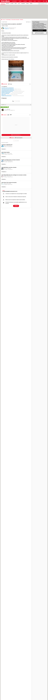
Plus (39, 1)
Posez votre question (19, 137)
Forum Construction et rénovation (17, 92)
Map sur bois (4, 94)
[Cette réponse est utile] (8, 115)
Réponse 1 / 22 (4, 104)
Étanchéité (3, 25)
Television (23, 3)
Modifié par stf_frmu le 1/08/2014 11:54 (9, 110)
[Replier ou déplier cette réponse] (30, 104)
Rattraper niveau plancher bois (6, 95)
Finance (30, 1)
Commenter (5, 114)
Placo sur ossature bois (5, 93)
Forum (4, 19)
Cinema (31, 3)
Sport (20, 1)
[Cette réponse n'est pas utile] (10, 115)
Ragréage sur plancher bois (6, 92)
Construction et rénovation (15, 19)
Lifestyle (7, 3)
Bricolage (3, 3)
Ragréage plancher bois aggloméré (7, 91)
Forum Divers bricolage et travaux (18, 91)
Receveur (6, 25)
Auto (35, 1)
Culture (25, 1)
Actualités (14, 1)
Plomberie (21, 19)
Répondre (12, 137)
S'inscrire (16, 205)
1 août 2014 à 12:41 (11, 28)
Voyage (27, 3)
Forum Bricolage (8, 19)
